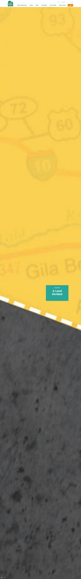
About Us (59, 2)
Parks (37, 5)
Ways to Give (62, 5)
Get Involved (53, 5)
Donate (70, 5)
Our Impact (44, 5)
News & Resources (22, 5)
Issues (31, 5)
